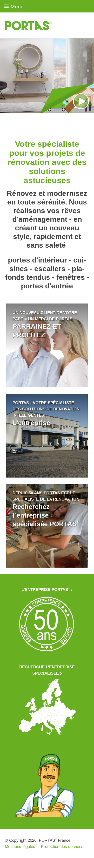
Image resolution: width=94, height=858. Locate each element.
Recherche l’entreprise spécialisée (47, 670)
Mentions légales (20, 846)
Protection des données (62, 846)
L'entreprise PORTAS (45, 589)
